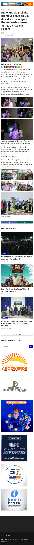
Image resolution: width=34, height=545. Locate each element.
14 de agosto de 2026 (6, 328)
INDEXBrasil (4, 539)
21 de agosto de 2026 (6, 293)
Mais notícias (17, 334)
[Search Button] (31, 346)
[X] (5, 67)
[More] (20, 67)
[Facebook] (2, 67)
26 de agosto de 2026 (6, 261)
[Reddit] (8, 67)
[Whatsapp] (17, 67)
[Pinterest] (14, 67)
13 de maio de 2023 (8, 35)
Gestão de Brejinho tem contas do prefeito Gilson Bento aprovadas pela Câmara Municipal (16, 323)
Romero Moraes (13, 33)
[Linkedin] (11, 67)
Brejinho (8, 9)
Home (2, 9)
